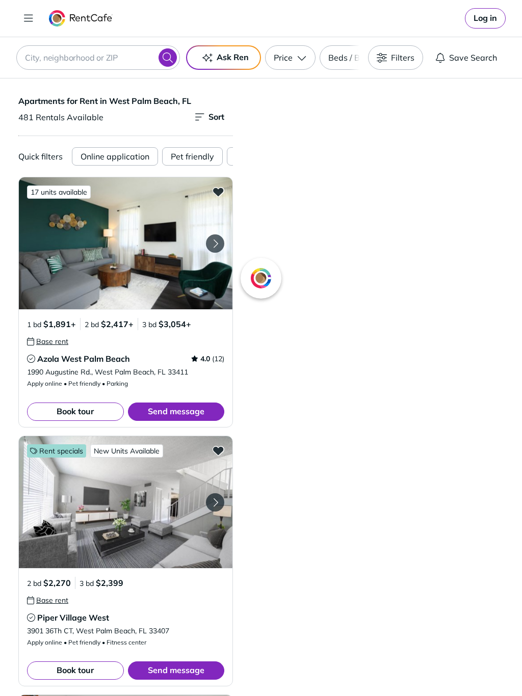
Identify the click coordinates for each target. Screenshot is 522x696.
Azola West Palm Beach (83, 359)
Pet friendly (192, 156)
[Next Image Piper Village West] (215, 502)
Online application (115, 156)
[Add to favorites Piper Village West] (218, 450)
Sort (216, 117)
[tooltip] (47, 341)
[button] (125, 243)
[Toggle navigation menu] (28, 18)
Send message (176, 411)
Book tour (75, 411)
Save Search (473, 57)
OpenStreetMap (429, 666)
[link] (485, 18)
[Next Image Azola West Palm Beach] (215, 243)
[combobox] (98, 57)
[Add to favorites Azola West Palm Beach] (218, 191)
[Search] (168, 57)
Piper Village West (73, 617)
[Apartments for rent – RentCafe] (81, 18)
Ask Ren (233, 57)
